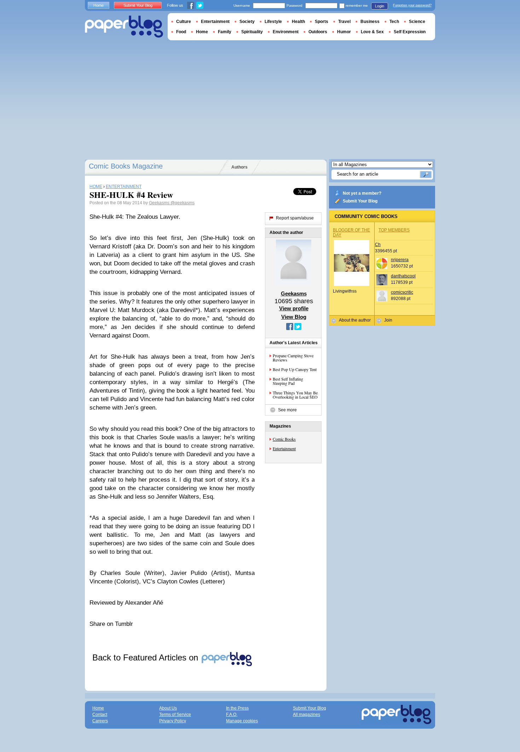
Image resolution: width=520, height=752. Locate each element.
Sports (321, 21)
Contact (99, 714)
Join (388, 320)
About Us (168, 708)
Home (98, 5)
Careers (100, 720)
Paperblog (124, 27)
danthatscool (403, 276)
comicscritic (402, 292)
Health (298, 21)
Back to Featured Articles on (146, 657)
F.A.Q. (231, 714)
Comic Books (284, 439)
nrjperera (400, 259)
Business (370, 21)
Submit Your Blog (360, 201)
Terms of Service (175, 714)
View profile (293, 308)
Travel (344, 21)
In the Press (237, 708)
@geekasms (183, 202)
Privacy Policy (172, 720)
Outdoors (317, 31)
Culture (183, 21)
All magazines (306, 714)
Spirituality (252, 31)
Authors (239, 167)
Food (181, 31)
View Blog (293, 317)
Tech (394, 21)
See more (287, 409)
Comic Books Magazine (126, 166)
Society (247, 21)
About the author (355, 320)
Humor (344, 31)
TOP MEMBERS (394, 230)
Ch (378, 244)
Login (379, 6)
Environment (286, 31)
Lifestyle (273, 21)
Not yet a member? (362, 193)
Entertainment (284, 448)
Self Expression (410, 31)
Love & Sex (372, 31)
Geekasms (160, 202)
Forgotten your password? (412, 5)
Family (224, 31)
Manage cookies (242, 720)
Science (417, 21)
